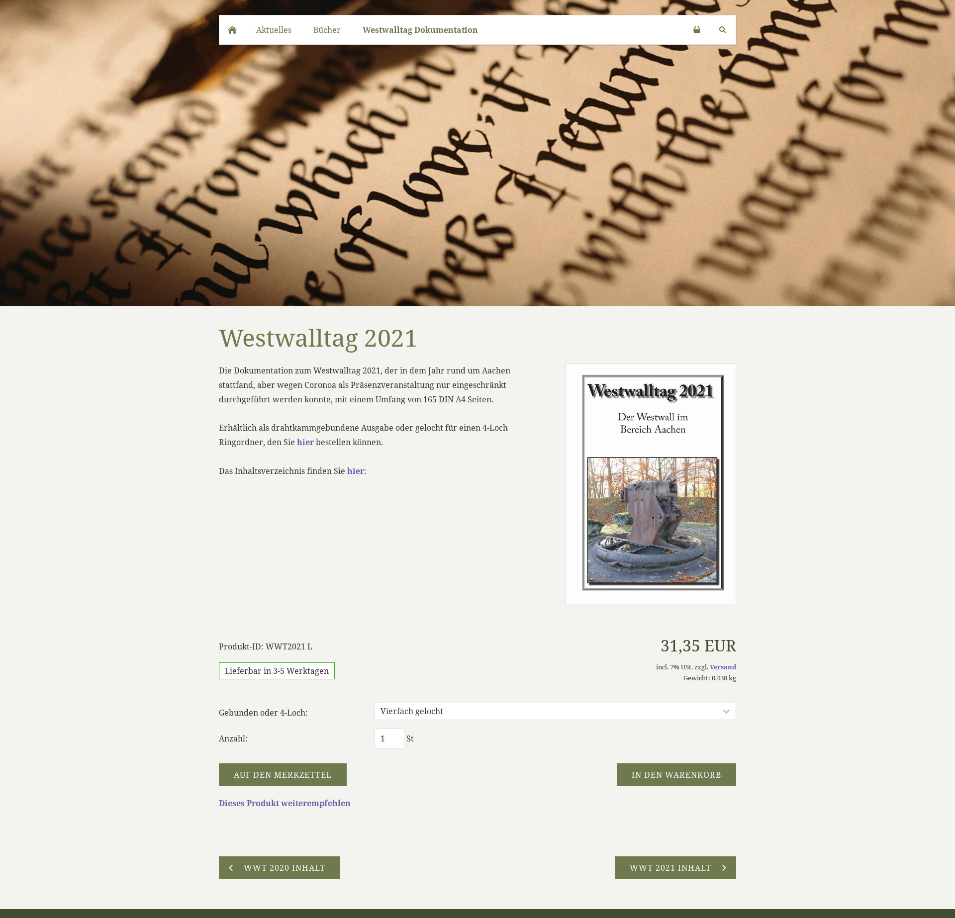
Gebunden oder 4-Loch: (263, 712)
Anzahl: (233, 738)
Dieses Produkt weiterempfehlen (285, 803)
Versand (723, 666)
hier (305, 442)
